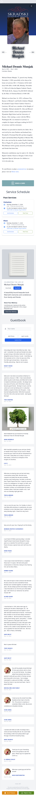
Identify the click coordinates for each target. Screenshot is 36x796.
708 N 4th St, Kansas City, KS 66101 (16, 210)
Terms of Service (22, 788)
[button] (18, 419)
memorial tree (22, 169)
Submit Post (18, 340)
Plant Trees (25, 213)
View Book (8, 288)
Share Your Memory (10, 311)
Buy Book (17, 288)
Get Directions (10, 213)
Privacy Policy (13, 788)
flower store (15, 172)
